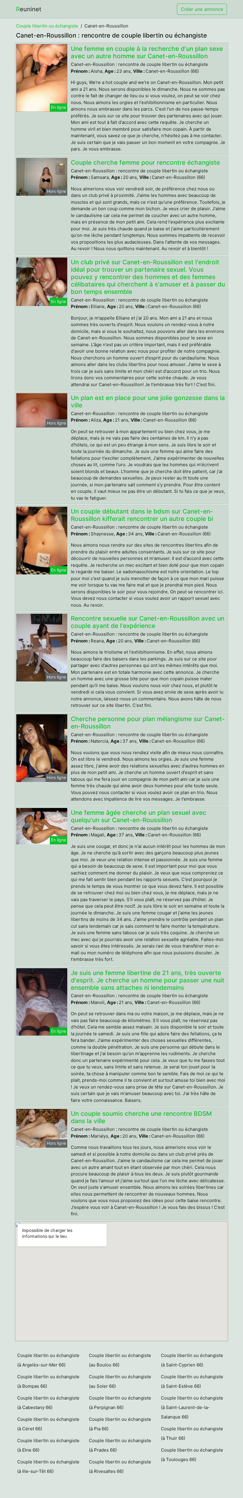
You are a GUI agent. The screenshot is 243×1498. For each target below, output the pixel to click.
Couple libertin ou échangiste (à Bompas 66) (48, 1381)
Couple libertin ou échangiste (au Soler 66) (120, 1381)
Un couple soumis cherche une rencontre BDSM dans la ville (141, 1117)
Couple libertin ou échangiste (47, 26)
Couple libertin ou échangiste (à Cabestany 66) (48, 1402)
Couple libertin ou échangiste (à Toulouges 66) (192, 1454)
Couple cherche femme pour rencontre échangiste (145, 162)
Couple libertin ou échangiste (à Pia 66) (120, 1423)
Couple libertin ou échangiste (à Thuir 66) (192, 1433)
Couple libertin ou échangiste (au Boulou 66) (120, 1360)
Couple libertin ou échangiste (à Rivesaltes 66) (120, 1466)
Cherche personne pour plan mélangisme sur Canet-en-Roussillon (148, 722)
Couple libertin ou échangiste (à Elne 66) (48, 1445)
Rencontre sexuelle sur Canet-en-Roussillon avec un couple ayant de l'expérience (147, 622)
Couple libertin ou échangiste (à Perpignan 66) (120, 1402)
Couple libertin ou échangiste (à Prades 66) (120, 1445)
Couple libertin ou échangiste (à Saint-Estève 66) (192, 1381)
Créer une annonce (202, 9)
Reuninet (28, 9)
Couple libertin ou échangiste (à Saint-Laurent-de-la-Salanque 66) (192, 1407)
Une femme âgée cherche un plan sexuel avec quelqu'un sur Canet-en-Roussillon (138, 816)
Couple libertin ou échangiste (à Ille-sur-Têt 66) (48, 1466)
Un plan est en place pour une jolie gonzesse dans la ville (148, 401)
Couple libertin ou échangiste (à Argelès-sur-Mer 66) (48, 1360)
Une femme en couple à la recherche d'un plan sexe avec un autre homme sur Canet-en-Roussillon (147, 52)
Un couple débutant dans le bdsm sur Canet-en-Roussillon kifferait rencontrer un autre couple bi (142, 515)
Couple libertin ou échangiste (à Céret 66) (48, 1423)
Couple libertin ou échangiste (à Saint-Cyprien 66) (192, 1360)
